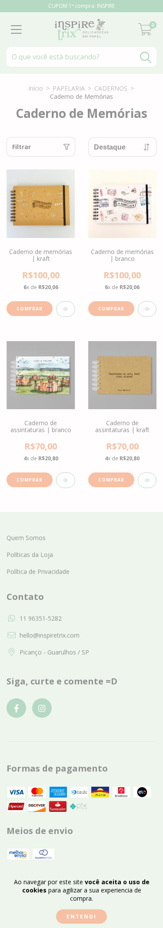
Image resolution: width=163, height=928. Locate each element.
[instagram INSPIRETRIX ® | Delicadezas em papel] (42, 708)
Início (35, 88)
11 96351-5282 (41, 618)
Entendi (81, 916)
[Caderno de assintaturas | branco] (65, 480)
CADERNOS (110, 88)
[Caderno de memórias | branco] (147, 309)
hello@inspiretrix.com (50, 635)
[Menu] (16, 29)
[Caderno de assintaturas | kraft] (147, 480)
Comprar (30, 309)
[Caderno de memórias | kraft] (65, 309)
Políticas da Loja (30, 554)
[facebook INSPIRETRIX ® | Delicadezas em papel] (16, 708)
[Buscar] (146, 57)
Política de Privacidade (38, 571)
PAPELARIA (69, 88)
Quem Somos (26, 538)
